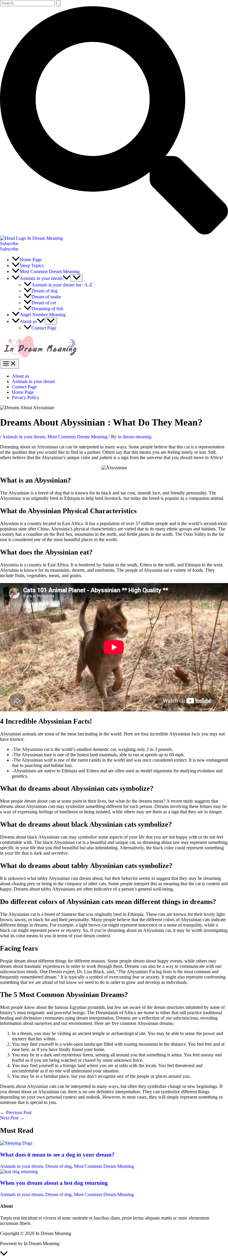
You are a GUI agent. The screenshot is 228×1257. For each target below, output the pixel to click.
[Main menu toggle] (9, 364)
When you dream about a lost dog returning (54, 1183)
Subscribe (9, 248)
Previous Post (15, 1112)
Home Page (23, 392)
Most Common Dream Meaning (77, 436)
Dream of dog (58, 1166)
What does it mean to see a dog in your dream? (57, 1155)
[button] (114, 232)
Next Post (12, 1117)
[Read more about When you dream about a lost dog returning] (19, 1171)
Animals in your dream (33, 381)
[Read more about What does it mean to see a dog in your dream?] (16, 1143)
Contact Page (24, 386)
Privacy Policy (25, 397)
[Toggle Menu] (76, 278)
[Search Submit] (58, 3)
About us (20, 376)
